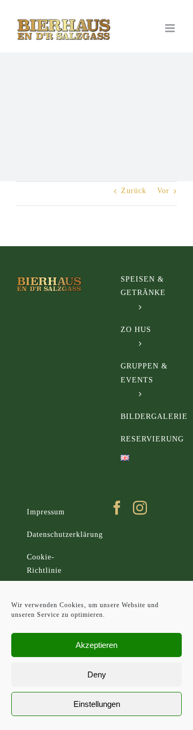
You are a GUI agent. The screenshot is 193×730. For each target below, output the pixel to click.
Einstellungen (96, 704)
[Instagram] (140, 507)
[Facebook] (117, 507)
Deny (96, 674)
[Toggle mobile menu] (171, 28)
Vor (163, 191)
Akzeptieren (96, 645)
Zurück (133, 191)
